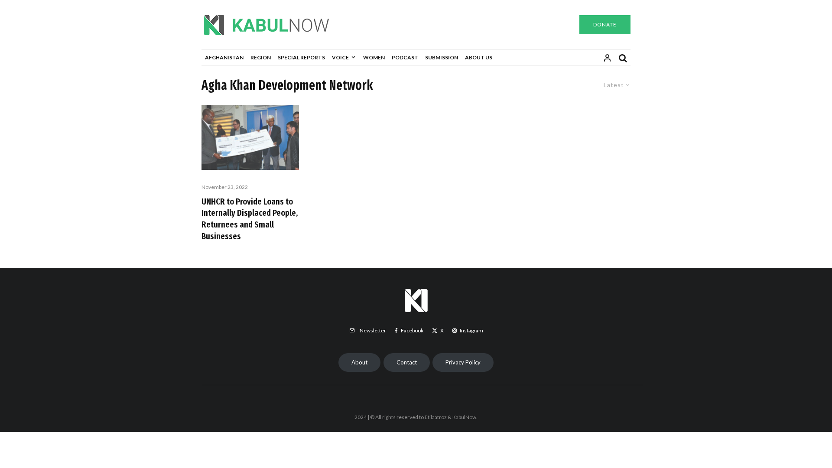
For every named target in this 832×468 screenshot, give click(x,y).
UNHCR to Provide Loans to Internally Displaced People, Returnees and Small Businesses (250, 218)
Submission (441, 57)
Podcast (405, 57)
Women (374, 57)
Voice (340, 57)
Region (260, 57)
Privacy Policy (463, 362)
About (359, 362)
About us (478, 57)
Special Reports (301, 57)
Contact (406, 362)
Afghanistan (224, 57)
